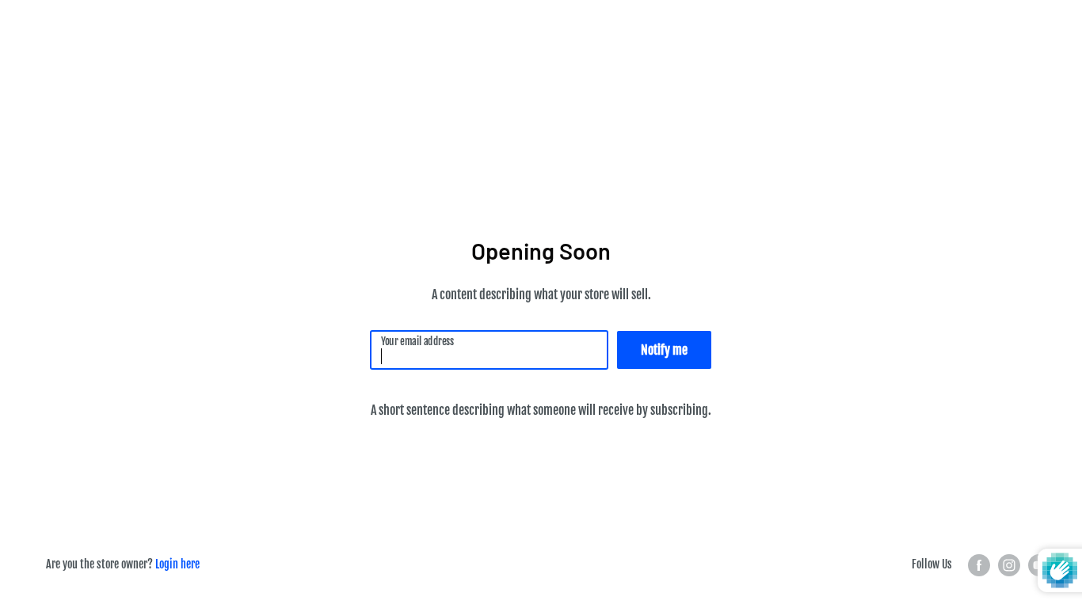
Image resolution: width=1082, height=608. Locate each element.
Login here (177, 564)
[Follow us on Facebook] (979, 565)
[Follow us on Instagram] (1009, 565)
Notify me (664, 350)
